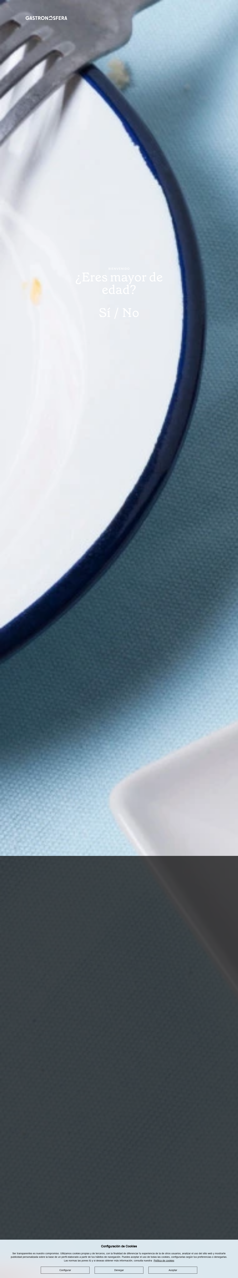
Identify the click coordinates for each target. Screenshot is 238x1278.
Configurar (65, 1270)
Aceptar (173, 1270)
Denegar (119, 1270)
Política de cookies (164, 1260)
